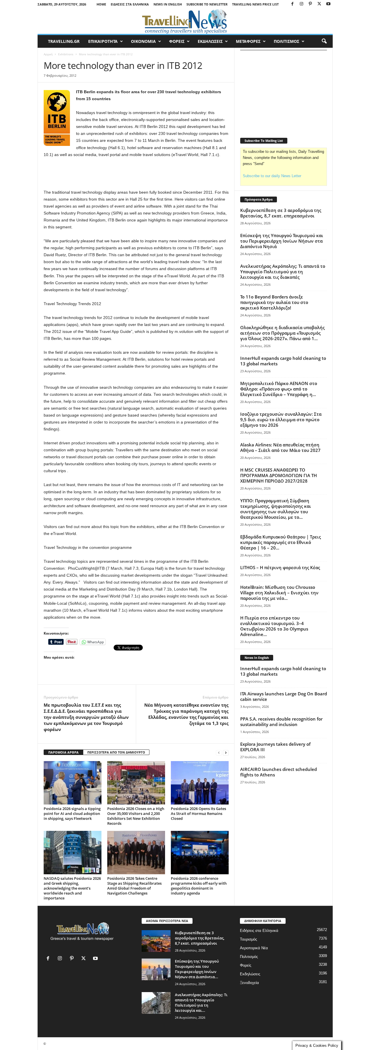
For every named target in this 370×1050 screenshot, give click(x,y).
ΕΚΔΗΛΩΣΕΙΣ (210, 41)
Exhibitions (65, 54)
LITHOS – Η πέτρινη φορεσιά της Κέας (280, 567)
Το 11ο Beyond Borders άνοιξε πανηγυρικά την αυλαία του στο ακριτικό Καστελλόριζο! (274, 302)
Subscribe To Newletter (206, 4)
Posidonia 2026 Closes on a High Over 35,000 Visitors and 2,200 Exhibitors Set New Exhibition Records (135, 816)
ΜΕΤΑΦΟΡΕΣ (248, 41)
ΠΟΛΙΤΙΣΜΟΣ (286, 41)
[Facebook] (292, 4)
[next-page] (226, 753)
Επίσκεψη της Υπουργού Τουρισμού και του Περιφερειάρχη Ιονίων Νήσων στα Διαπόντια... (197, 969)
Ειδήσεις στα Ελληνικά (130, 4)
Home (101, 4)
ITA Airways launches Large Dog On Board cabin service (283, 696)
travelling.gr (63, 41)
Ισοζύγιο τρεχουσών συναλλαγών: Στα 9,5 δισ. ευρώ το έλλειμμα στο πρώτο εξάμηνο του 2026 (280, 419)
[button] (324, 41)
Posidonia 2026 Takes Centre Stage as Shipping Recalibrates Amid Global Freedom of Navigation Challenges (134, 886)
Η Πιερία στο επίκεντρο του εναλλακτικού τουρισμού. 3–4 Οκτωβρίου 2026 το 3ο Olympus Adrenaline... (274, 626)
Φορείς (245, 965)
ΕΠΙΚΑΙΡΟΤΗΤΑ (103, 41)
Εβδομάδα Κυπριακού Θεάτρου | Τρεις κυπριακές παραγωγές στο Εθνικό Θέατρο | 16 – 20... (280, 542)
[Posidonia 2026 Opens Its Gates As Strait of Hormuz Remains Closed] (200, 783)
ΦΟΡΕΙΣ (176, 41)
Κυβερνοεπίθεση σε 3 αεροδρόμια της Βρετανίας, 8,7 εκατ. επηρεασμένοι (280, 213)
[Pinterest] (310, 4)
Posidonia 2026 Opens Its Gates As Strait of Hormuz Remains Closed (198, 813)
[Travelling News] (185, 21)
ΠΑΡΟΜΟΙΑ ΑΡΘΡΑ (63, 752)
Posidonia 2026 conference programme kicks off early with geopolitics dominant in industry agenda (199, 886)
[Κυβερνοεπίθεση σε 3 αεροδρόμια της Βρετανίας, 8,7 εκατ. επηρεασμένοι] (156, 941)
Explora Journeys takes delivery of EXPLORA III (275, 746)
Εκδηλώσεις (250, 974)
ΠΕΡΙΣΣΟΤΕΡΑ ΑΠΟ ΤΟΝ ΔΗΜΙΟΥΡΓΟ (116, 752)
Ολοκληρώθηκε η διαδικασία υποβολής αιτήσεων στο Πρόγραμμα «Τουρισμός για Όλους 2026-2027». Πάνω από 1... (282, 333)
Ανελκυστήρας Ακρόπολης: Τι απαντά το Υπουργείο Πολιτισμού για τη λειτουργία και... (201, 1002)
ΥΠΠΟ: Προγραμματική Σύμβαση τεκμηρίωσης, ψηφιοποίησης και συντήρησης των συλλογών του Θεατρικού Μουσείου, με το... (275, 509)
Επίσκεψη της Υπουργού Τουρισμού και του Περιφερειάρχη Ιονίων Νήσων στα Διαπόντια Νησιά (281, 240)
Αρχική (48, 54)
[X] (319, 4)
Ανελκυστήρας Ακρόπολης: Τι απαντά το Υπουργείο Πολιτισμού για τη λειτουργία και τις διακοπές (282, 271)
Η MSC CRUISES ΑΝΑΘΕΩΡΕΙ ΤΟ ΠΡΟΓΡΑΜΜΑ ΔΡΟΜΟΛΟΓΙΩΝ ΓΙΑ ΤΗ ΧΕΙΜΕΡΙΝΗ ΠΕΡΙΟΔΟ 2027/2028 (278, 475)
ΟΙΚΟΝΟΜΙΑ (143, 41)
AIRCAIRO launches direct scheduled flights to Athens (278, 772)
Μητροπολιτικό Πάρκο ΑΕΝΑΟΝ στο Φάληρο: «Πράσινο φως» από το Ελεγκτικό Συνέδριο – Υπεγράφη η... (278, 388)
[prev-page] (219, 753)
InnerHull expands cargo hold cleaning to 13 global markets (283, 361)
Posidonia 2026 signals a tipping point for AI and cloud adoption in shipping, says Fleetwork (72, 813)
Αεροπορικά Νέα (254, 948)
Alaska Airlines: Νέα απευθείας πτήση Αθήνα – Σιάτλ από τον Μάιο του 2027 (280, 447)
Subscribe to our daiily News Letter (272, 176)
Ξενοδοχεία (249, 983)
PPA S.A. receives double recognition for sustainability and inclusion (281, 721)
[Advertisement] (136, 173)
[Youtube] (328, 4)
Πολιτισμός (249, 956)
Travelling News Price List (255, 4)
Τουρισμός (248, 939)
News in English (167, 4)
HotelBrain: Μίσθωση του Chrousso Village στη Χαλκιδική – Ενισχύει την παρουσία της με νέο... (279, 592)
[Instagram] (301, 4)
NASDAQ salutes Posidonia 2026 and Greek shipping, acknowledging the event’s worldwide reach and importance (72, 888)
